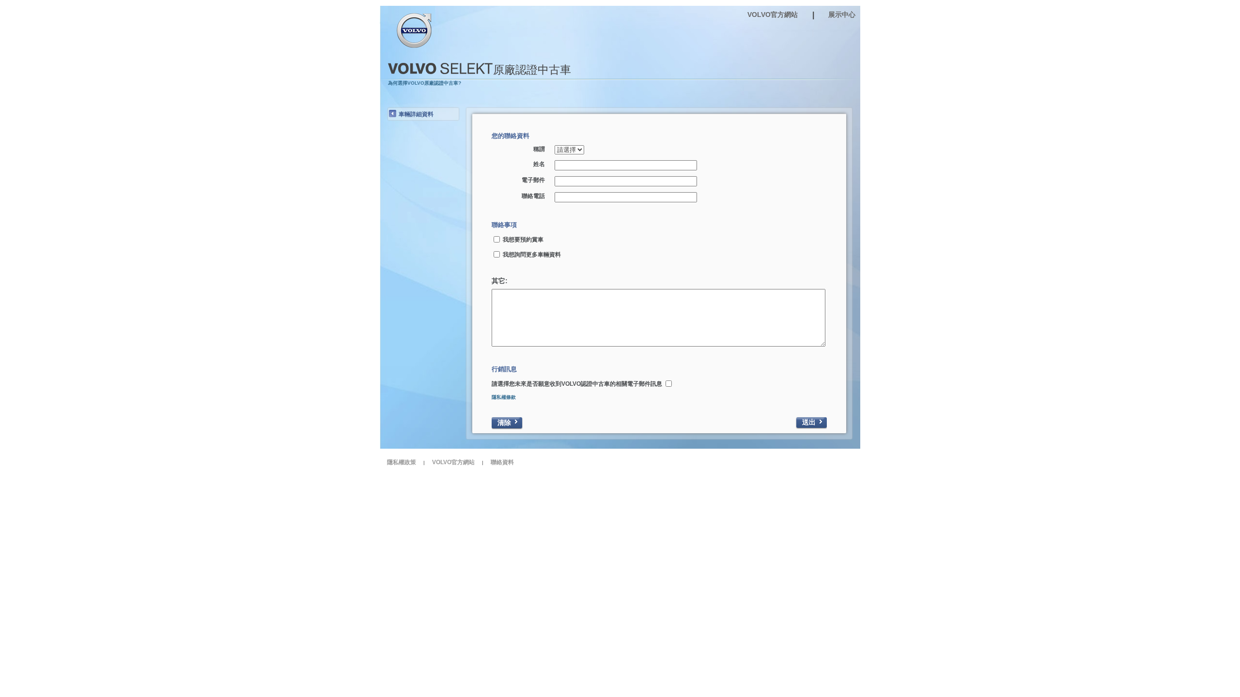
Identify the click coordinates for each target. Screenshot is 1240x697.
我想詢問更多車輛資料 (532, 254)
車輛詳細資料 (416, 114)
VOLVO (416, 30)
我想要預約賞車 (523, 239)
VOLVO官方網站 (453, 462)
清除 (504, 422)
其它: (500, 281)
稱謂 (539, 149)
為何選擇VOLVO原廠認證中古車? (424, 83)
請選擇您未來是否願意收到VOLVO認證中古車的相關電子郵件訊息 (577, 383)
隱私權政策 (401, 462)
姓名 (539, 164)
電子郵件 (533, 180)
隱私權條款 (504, 397)
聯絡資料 (502, 462)
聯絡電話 (533, 196)
